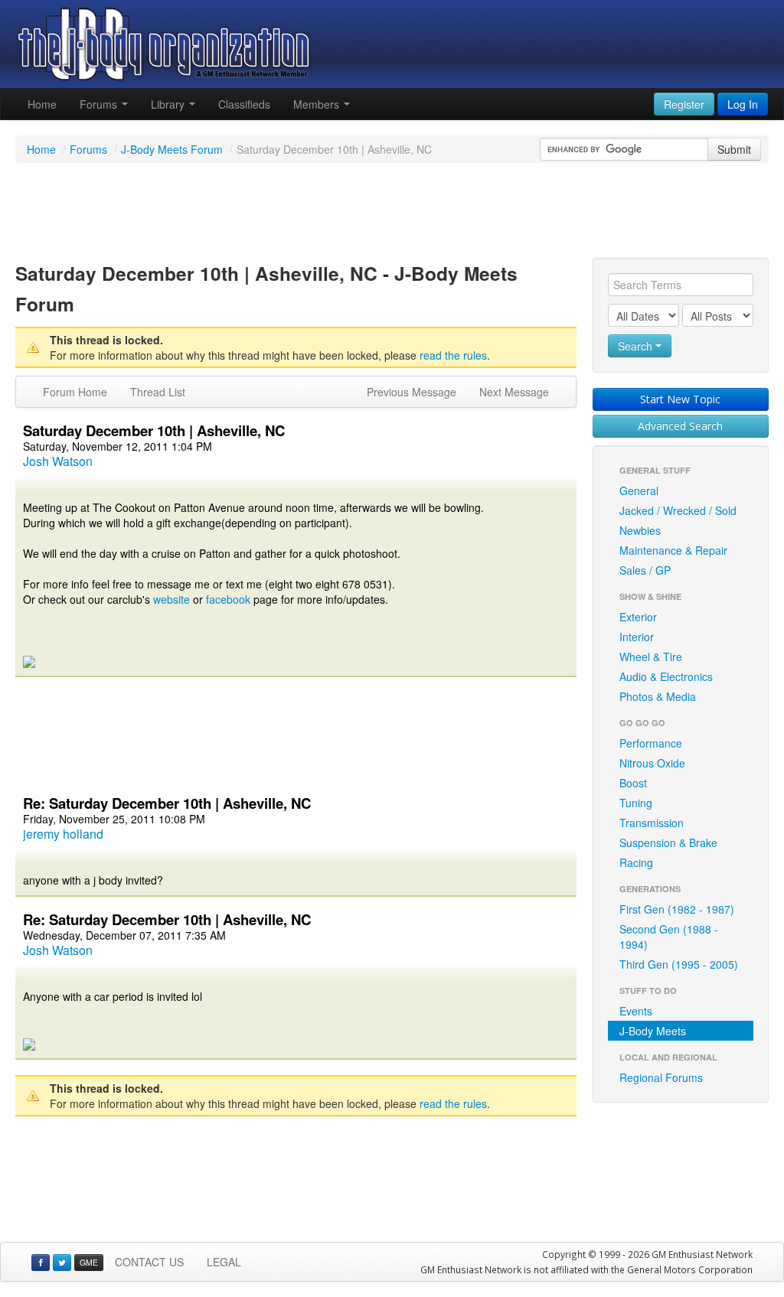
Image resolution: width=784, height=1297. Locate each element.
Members (317, 104)
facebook (228, 599)
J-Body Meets (652, 1030)
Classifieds (244, 104)
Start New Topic (680, 399)
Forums (100, 104)
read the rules (453, 355)
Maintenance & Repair (673, 550)
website (171, 599)
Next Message (514, 391)
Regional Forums (661, 1077)
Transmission (651, 822)
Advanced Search (680, 426)
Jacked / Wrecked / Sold (678, 510)
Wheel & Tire (650, 656)
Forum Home (75, 391)
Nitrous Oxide (652, 763)
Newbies (640, 530)
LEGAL (224, 1261)
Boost (633, 782)
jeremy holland (63, 833)
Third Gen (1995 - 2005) (678, 964)
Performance (650, 743)
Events (635, 1010)
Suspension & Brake (668, 842)
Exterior (638, 616)
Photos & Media (657, 696)
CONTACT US (149, 1261)
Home (42, 104)
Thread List (157, 391)
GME (89, 1262)
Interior (636, 636)
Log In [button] (742, 104)
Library (169, 104)
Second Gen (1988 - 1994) (668, 936)
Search (636, 346)
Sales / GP (645, 570)
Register (684, 104)
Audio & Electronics (666, 676)
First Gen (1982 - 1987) (676, 909)
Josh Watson (58, 461)
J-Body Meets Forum (172, 149)
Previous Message (411, 391)
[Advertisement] (392, 212)
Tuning (635, 802)
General (638, 490)
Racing (636, 862)
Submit (734, 149)
